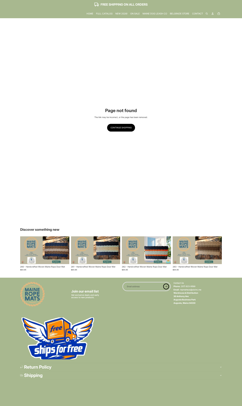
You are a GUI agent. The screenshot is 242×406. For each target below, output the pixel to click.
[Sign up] (166, 286)
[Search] (207, 14)
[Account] (213, 14)
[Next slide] (65, 250)
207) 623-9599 (188, 286)
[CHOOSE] (65, 259)
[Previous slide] (24, 250)
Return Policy (38, 367)
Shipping (33, 375)
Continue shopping (121, 127)
